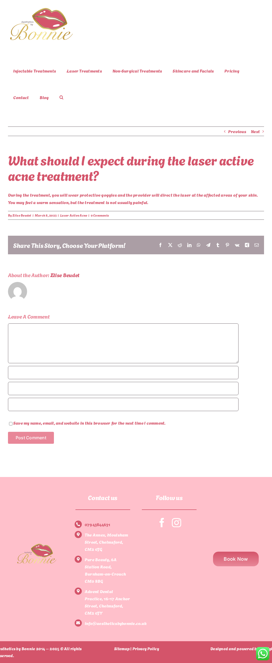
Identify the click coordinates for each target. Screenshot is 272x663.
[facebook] (162, 522)
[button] (61, 97)
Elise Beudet (21, 215)
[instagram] (176, 522)
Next (255, 131)
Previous (237, 131)
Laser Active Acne (73, 215)
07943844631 (97, 524)
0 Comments (100, 215)
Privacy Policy (146, 648)
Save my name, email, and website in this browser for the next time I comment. (89, 423)
